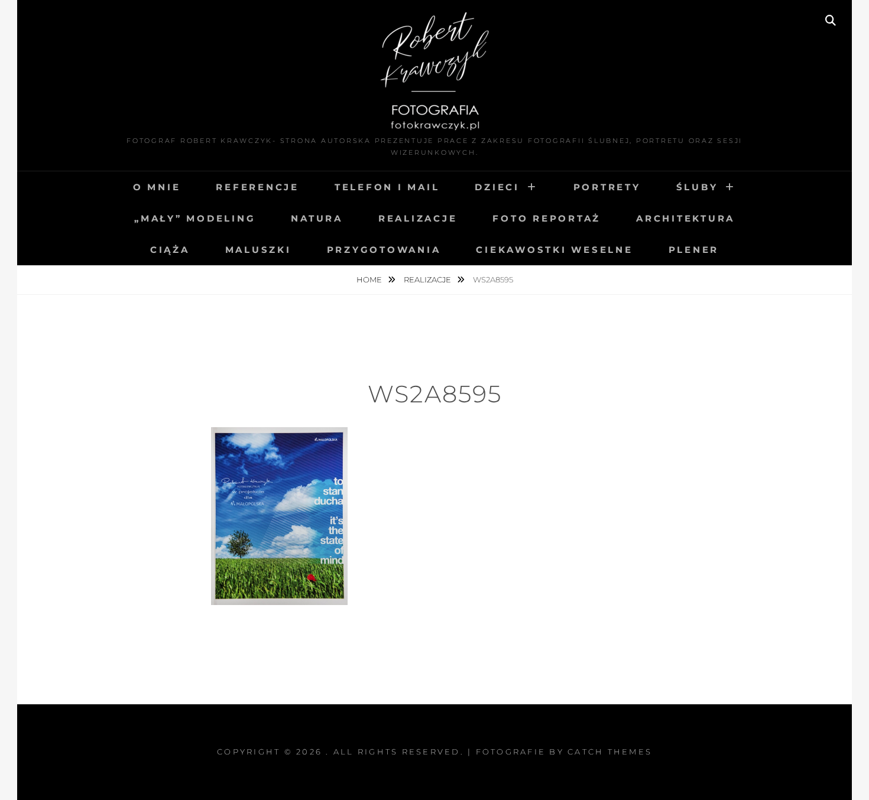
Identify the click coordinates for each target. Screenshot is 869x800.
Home (370, 279)
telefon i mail (387, 187)
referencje (257, 187)
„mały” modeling (194, 218)
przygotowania (384, 249)
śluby (697, 187)
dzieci (497, 187)
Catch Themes (610, 751)
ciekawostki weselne (554, 249)
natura (317, 218)
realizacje (418, 218)
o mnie (157, 187)
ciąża (170, 249)
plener (694, 249)
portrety (607, 187)
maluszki (258, 249)
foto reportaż (546, 218)
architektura (685, 218)
